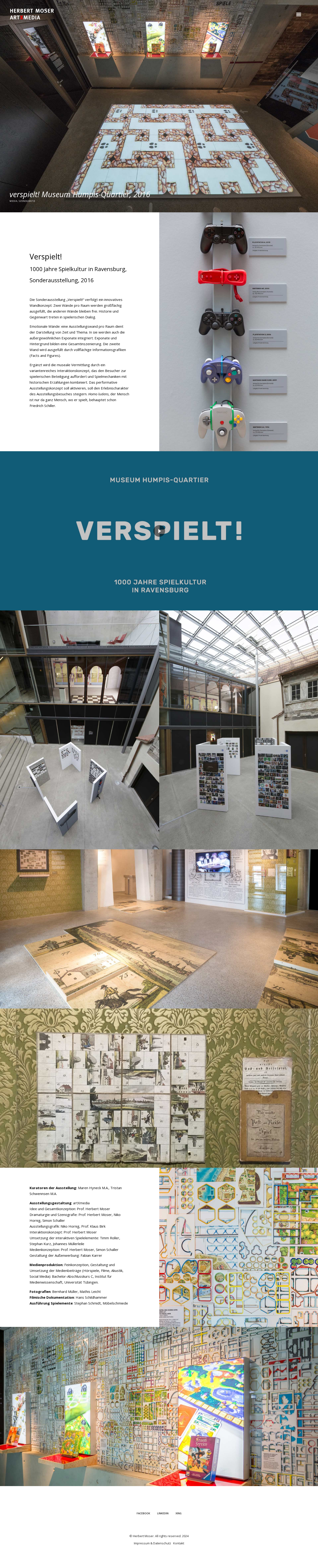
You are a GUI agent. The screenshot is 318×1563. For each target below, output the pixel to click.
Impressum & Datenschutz (152, 1543)
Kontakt (178, 1543)
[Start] (32, 14)
